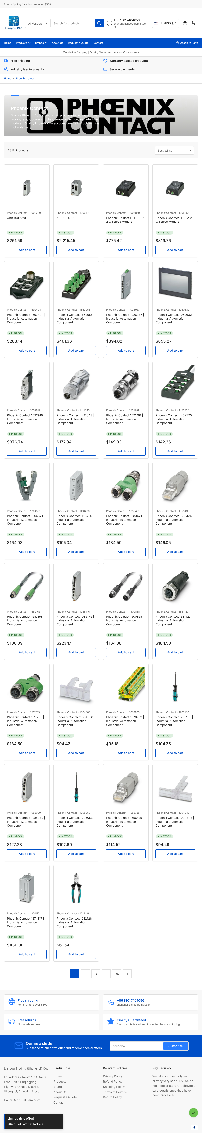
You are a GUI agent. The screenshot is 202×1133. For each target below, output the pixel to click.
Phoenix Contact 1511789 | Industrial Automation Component (25, 721)
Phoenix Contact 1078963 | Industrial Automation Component (125, 721)
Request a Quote (78, 42)
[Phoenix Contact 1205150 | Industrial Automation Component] (175, 686)
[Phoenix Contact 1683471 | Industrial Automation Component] (125, 485)
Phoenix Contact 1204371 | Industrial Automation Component (26, 519)
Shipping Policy (114, 1087)
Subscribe (175, 1046)
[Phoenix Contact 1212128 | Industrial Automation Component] (76, 888)
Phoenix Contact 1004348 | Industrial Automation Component (175, 821)
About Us (57, 42)
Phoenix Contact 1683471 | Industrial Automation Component (125, 519)
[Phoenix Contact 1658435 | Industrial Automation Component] (175, 485)
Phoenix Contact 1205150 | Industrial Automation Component (174, 721)
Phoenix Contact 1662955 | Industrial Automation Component (75, 318)
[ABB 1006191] (76, 187)
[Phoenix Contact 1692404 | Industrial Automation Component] (26, 284)
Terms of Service (115, 1092)
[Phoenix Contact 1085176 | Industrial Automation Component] (76, 586)
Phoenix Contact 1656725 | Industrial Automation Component (125, 821)
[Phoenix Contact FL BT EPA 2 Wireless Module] (125, 187)
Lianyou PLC (22, 1127)
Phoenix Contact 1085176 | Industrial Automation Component (75, 620)
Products (21, 42)
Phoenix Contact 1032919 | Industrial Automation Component (26, 419)
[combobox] (77, 23)
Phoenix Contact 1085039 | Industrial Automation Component (26, 821)
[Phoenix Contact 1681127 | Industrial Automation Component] (175, 586)
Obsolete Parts (189, 42)
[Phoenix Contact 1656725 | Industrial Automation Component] (125, 787)
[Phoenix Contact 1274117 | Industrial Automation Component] (26, 888)
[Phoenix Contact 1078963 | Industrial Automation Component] (125, 686)
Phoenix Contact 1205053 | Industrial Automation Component (75, 821)
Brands (39, 42)
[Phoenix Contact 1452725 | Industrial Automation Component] (175, 384)
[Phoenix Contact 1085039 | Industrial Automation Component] (26, 787)
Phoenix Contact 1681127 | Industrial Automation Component (174, 620)
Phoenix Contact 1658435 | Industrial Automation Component (175, 519)
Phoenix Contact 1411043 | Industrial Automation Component (75, 419)
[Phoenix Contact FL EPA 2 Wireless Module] (175, 187)
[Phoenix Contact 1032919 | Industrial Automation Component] (26, 384)
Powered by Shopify (45, 1127)
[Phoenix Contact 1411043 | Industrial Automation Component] (76, 384)
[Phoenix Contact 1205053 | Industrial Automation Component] (76, 787)
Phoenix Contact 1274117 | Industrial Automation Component (25, 922)
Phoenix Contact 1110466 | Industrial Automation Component (75, 519)
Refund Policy (112, 1081)
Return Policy (112, 1097)
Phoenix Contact (25, 78)
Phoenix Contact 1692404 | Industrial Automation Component (26, 318)
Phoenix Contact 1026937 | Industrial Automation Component (125, 318)
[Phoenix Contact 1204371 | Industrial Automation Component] (26, 485)
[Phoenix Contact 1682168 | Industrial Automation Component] (26, 586)
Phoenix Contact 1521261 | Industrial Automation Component (124, 419)
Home (7, 42)
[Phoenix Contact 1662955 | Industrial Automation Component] (76, 284)
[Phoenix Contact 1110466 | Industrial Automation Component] (76, 485)
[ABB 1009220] (26, 187)
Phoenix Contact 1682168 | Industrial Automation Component (25, 620)
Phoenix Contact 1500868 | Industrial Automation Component (125, 620)
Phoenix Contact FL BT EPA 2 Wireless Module (125, 220)
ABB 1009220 (16, 218)
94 (117, 974)
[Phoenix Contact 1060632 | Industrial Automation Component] (175, 284)
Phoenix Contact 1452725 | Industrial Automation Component (175, 419)
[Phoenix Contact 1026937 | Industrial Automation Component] (125, 284)
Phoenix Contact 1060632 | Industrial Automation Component (175, 318)
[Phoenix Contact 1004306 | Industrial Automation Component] (76, 686)
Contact (98, 42)
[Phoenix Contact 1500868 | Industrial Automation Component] (125, 586)
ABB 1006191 (66, 218)
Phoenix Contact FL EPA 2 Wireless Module (174, 220)
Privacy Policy (113, 1076)
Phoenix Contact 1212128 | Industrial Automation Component (75, 922)
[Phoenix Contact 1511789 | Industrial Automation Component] (26, 686)
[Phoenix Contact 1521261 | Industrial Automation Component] (125, 384)
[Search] (99, 23)
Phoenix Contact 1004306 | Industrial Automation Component (76, 721)
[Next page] (127, 974)
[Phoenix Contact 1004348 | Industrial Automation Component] (175, 787)
